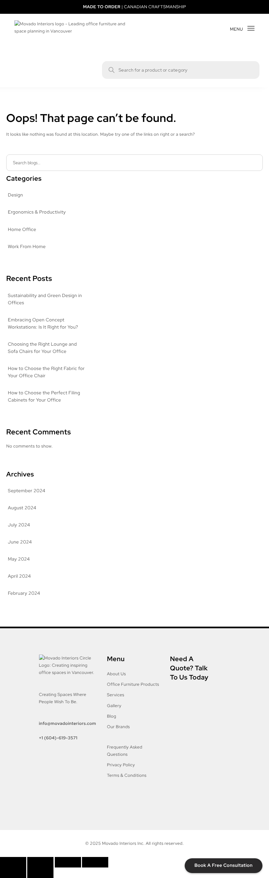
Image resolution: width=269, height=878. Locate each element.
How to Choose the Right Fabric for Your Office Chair (46, 372)
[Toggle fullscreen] (40, 862)
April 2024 (19, 576)
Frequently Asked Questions (124, 750)
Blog (111, 716)
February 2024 (24, 593)
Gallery (114, 705)
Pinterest (48, 787)
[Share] (68, 862)
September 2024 (26, 491)
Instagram (70, 767)
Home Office (22, 230)
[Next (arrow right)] (40, 872)
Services (115, 695)
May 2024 (19, 559)
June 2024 (20, 542)
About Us (116, 674)
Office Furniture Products (133, 684)
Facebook (49, 767)
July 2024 (19, 525)
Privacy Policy (121, 765)
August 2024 (22, 508)
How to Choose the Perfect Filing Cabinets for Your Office (44, 396)
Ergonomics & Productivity (37, 212)
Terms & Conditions (127, 775)
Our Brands (118, 726)
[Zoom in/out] (13, 862)
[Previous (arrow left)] (13, 872)
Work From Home (27, 247)
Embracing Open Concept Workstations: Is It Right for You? (43, 323)
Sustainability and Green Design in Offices (45, 299)
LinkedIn (67, 787)
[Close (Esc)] (95, 862)
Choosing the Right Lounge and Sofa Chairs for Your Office (42, 348)
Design (15, 195)
